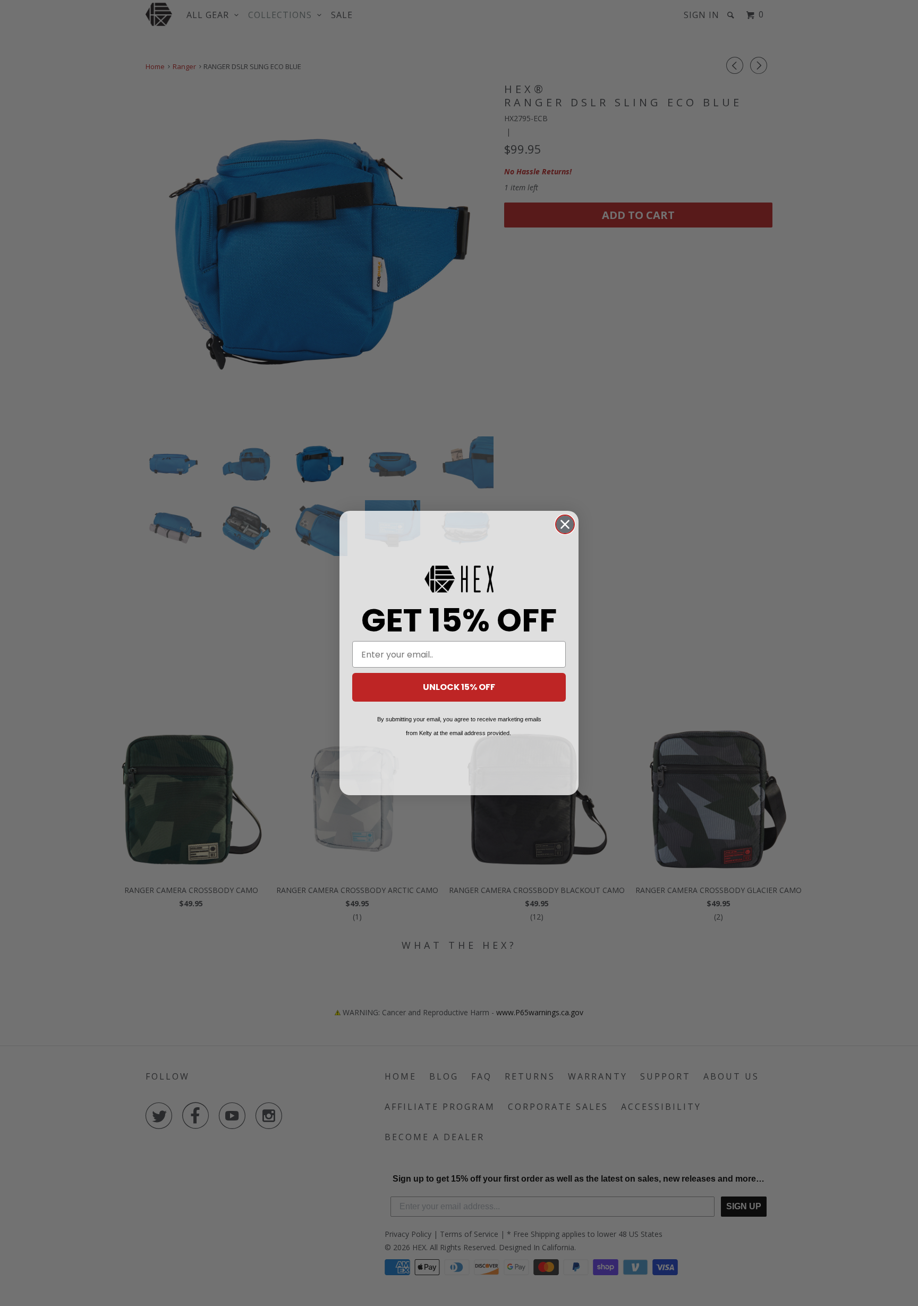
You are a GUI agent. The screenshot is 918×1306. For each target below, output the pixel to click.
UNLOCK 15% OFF (459, 687)
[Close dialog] (565, 524)
